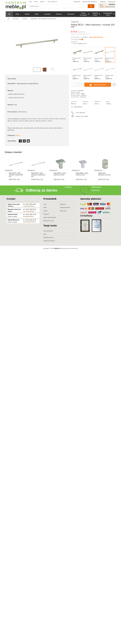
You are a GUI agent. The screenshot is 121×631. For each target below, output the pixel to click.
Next (67, 46)
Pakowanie (46, 214)
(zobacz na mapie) (12, 216)
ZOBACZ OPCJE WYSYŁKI (96, 37)
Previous (7, 46)
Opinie (45, 207)
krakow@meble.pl (28, 216)
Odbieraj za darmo (41, 190)
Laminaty (47, 14)
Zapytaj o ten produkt (82, 116)
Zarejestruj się (111, 1)
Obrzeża (59, 14)
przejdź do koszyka (110, 6)
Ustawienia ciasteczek (49, 240)
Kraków (68, 187)
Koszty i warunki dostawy (49, 217)
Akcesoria (70, 14)
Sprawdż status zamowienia (89, 1)
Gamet (17, 135)
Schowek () (77, 1)
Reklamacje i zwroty (48, 220)
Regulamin (63, 204)
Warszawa (96, 187)
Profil (44, 234)
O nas (30, 1)
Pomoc (36, 1)
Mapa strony (63, 210)
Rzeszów (95, 190)
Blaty (36, 14)
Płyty (17, 14)
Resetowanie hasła (48, 237)
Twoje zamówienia (48, 231)
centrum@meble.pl (29, 206)
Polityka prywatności (65, 207)
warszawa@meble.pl (29, 222)
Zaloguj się (103, 1)
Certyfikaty (86, 215)
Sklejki (27, 14)
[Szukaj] (91, 6)
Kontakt (42, 1)
